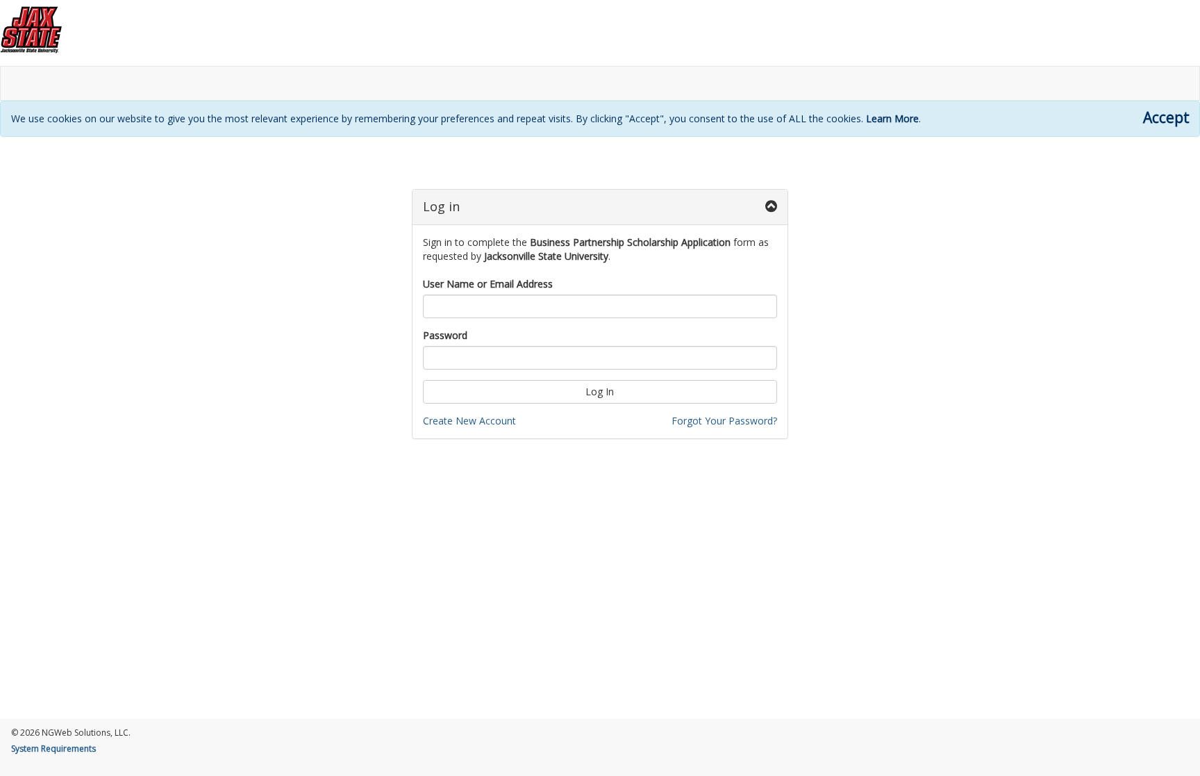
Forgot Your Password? (724, 420)
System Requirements (53, 748)
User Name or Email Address (488, 283)
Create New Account (469, 420)
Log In (599, 391)
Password (445, 335)
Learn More (892, 118)
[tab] (600, 207)
